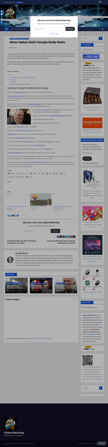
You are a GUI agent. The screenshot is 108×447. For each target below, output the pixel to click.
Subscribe (70, 29)
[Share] (1, 22)
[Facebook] (1, 11)
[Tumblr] (1, 17)
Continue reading (54, 33)
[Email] (1, 19)
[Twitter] (1, 14)
